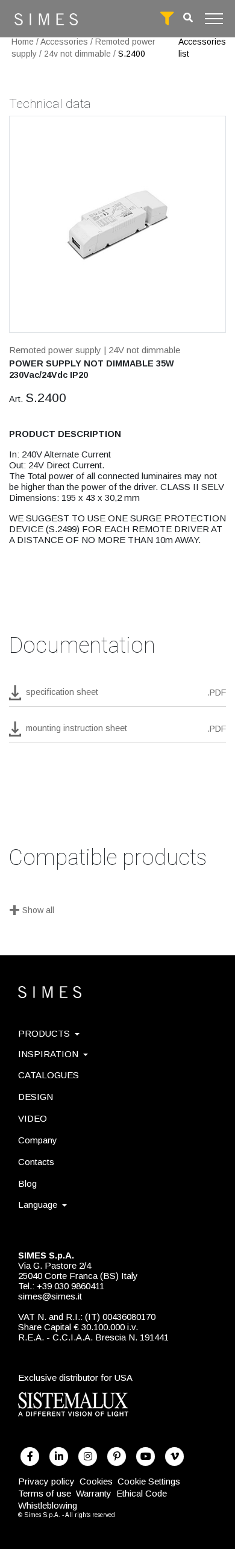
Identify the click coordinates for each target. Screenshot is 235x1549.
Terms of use (44, 1493)
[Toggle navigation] (214, 18)
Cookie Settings (149, 1481)
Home (22, 41)
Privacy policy (46, 1481)
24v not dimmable (77, 53)
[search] (188, 18)
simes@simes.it (50, 1296)
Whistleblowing (47, 1505)
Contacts (36, 1162)
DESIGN (35, 1097)
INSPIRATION (48, 1054)
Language (37, 1204)
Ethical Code (141, 1493)
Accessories (64, 41)
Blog (27, 1183)
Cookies (96, 1481)
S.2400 (131, 53)
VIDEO (32, 1118)
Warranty (93, 1493)
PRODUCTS (44, 1033)
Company (37, 1140)
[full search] (167, 18)
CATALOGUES (48, 1075)
